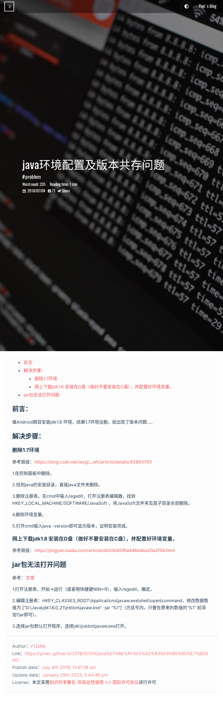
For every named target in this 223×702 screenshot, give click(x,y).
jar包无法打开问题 (41, 395)
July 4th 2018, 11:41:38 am (69, 667)
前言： (30, 362)
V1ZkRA (38, 646)
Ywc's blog (207, 6)
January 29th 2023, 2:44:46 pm (75, 675)
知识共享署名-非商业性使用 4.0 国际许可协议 (94, 682)
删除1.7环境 (46, 378)
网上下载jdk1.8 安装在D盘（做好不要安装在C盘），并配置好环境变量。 (104, 386)
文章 (30, 577)
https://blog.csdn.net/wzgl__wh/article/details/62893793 (93, 462)
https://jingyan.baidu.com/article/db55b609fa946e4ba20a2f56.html (105, 550)
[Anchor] (35, 408)
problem (33, 176)
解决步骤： (34, 370)
